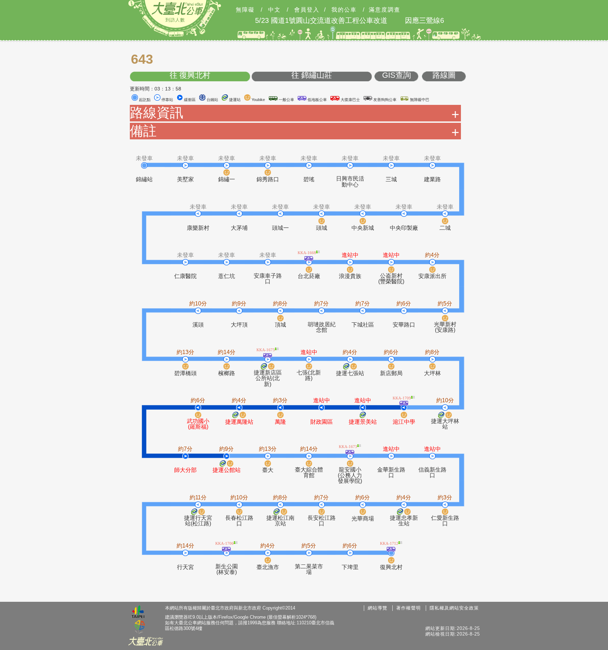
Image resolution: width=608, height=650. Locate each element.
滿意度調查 (384, 10)
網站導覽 (377, 608)
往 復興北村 (190, 75)
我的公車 (344, 10)
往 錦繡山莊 (311, 75)
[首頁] (177, 8)
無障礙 (245, 10)
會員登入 (306, 10)
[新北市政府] (140, 627)
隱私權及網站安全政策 (454, 608)
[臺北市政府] (138, 612)
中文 (274, 10)
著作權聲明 (408, 608)
